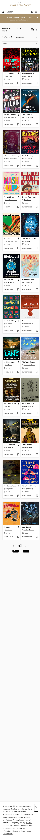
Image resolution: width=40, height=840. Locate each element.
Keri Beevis (8, 365)
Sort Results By (7, 37)
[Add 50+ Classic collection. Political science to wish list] (18, 413)
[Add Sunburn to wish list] (18, 248)
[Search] (3, 12)
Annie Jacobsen (10, 282)
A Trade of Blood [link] (10, 156)
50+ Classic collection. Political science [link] (10, 403)
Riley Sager (8, 76)
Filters (5, 43)
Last (26, 551)
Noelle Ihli (27, 241)
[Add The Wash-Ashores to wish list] (37, 372)
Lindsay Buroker (29, 530)
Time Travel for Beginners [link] (29, 486)
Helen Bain (8, 324)
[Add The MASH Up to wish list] (18, 207)
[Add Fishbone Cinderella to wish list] (37, 289)
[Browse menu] (36, 11)
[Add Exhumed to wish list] (37, 331)
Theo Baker (27, 200)
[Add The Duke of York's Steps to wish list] (18, 495)
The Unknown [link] (9, 73)
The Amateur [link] (27, 115)
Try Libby (9, 17)
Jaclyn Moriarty (28, 489)
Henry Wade (9, 447)
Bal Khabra (8, 530)
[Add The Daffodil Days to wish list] (18, 331)
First (15, 551)
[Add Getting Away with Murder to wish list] (37, 83)
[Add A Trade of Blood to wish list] (18, 165)
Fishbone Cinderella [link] (29, 280)
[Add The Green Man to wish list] (37, 454)
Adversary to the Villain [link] (10, 115)
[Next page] (28, 546)
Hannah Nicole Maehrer (11, 117)
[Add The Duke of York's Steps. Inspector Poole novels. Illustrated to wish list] (18, 454)
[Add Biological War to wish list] (18, 289)
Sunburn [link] (7, 238)
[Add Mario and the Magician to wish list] (37, 413)
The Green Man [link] (27, 445)
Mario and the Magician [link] (29, 403)
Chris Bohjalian (28, 117)
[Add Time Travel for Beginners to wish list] (37, 495)
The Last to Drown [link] (29, 238)
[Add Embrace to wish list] (18, 537)
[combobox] (15, 12)
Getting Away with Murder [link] (29, 73)
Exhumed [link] (25, 321)
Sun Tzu (7, 406)
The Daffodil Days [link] (10, 321)
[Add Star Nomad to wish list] (37, 537)
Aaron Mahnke (28, 324)
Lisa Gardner (28, 159)
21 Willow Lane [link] (9, 362)
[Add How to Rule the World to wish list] (37, 207)
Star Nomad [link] (26, 527)
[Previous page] (13, 546)
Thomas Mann (28, 406)
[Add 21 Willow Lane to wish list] (18, 372)
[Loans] (32, 12)
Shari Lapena (28, 76)
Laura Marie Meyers (11, 200)
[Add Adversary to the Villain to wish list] (18, 124)
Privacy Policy (27, 809)
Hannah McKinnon (29, 365)
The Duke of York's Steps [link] (10, 486)
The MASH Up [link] (9, 197)
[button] (32, 30)
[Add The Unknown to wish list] (18, 83)
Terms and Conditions (11, 809)
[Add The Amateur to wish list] (37, 124)
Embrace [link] (7, 527)
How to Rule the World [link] (29, 197)
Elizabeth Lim (28, 282)
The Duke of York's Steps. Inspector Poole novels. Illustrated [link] (10, 445)
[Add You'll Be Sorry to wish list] (37, 165)
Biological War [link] (9, 280)
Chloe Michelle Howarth (11, 241)
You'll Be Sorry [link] (27, 156)
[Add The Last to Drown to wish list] (37, 248)
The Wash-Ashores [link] (29, 362)
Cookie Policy (8, 834)
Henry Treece (28, 447)
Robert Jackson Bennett (11, 159)
